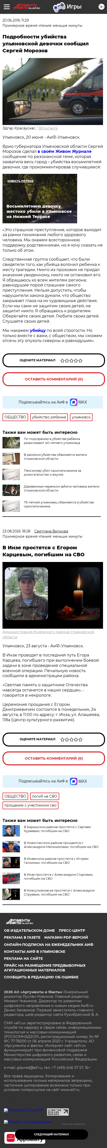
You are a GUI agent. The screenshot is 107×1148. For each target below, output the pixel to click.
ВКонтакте (48, 128)
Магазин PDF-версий (66, 937)
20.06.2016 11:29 (15, 20)
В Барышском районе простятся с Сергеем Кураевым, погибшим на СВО (57, 829)
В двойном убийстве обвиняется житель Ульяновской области (55, 457)
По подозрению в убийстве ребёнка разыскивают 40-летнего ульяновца (52, 441)
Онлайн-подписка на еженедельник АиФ (48, 944)
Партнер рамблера (73, 1123)
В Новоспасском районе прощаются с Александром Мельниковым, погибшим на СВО (61, 845)
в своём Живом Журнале (65, 151)
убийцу (38, 330)
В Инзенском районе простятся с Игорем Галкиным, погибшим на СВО (56, 861)
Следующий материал (51, 1134)
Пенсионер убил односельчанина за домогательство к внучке (52, 472)
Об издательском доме (29, 930)
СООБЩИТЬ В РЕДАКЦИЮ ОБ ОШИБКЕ (41, 977)
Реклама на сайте (23, 958)
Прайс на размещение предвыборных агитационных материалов (45, 967)
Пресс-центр (72, 930)
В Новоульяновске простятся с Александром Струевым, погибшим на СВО (59, 892)
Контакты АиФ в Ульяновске (34, 951)
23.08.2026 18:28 (16, 531)
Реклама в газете (22, 937)
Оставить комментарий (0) (54, 379)
